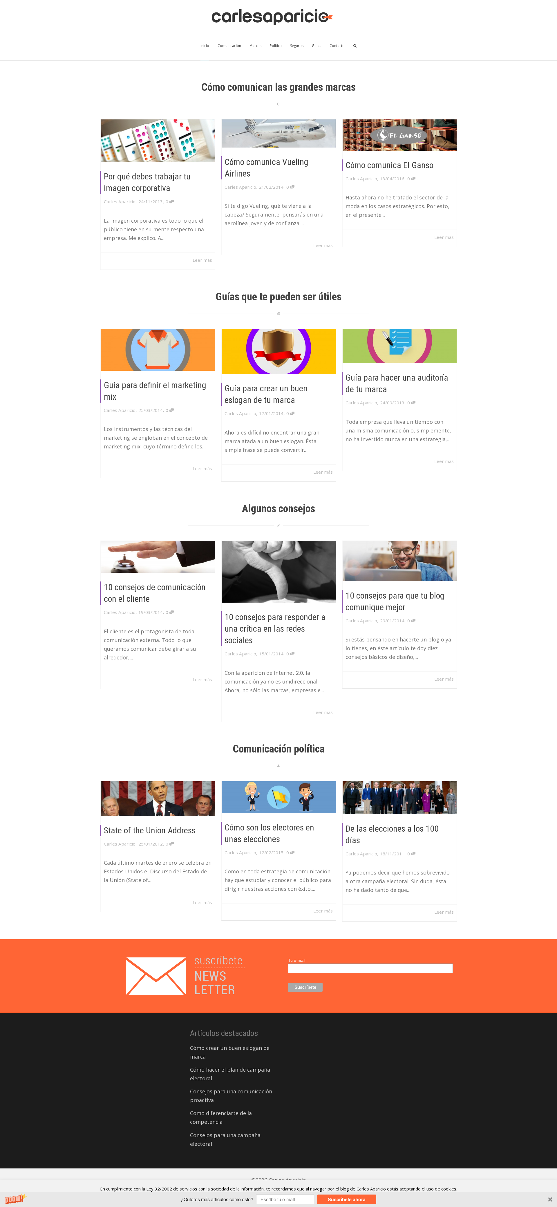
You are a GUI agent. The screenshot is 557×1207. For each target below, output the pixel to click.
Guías (316, 45)
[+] (158, 140)
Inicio (204, 45)
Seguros (296, 45)
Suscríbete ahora (347, 1199)
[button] (278, 1199)
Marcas (255, 45)
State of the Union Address (150, 830)
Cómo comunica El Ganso (389, 165)
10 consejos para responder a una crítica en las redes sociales (275, 628)
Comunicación (229, 45)
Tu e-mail (296, 960)
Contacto (337, 45)
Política (276, 45)
